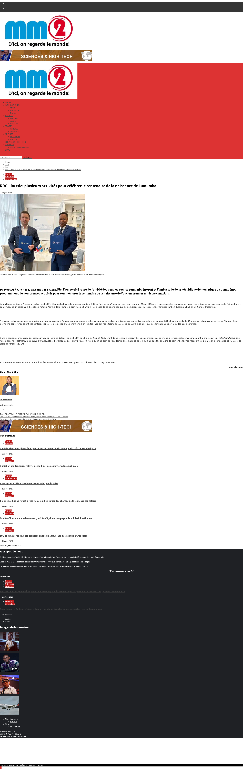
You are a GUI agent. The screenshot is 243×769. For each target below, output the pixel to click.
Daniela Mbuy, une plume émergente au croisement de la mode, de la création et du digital (48, 448)
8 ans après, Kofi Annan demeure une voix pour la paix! (29, 483)
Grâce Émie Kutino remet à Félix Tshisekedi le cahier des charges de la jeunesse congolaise (48, 500)
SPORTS (8, 126)
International (11, 179)
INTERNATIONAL (12, 105)
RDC (44, 414)
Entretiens (9, 586)
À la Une (8, 174)
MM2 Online (37, 765)
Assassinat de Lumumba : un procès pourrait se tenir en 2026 (28, 419)
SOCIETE (9, 115)
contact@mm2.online (16, 736)
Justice (13, 121)
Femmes (14, 118)
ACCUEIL (9, 102)
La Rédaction (6, 399)
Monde (13, 113)
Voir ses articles (7, 405)
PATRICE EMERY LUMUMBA (29, 414)
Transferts (14, 131)
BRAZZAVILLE (11, 414)
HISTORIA (9, 144)
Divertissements (12, 719)
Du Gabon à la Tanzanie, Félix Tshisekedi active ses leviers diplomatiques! (39, 466)
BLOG (7, 150)
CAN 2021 (14, 128)
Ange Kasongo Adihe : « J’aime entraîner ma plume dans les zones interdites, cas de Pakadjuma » (51, 609)
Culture (8, 746)
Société (8, 619)
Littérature (15, 136)
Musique (13, 139)
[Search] (1, 154)
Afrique (13, 107)
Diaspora (14, 123)
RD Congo (14, 110)
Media (7, 621)
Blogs (7, 724)
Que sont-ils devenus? (19, 147)
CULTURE (9, 134)
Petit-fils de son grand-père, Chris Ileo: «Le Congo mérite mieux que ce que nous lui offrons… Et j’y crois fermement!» (62, 591)
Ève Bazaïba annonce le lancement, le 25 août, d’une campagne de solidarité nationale (46, 518)
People (8, 748)
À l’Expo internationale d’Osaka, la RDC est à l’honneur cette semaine (34, 416)
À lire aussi (9, 176)
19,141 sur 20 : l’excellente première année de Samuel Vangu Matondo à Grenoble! (43, 535)
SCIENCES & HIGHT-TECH (16, 142)
